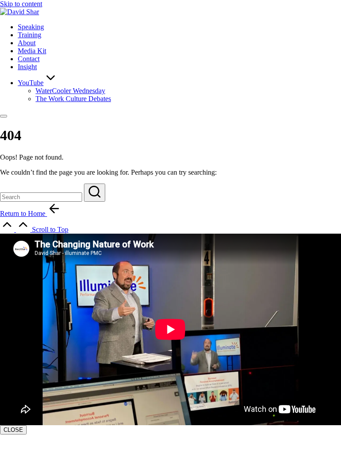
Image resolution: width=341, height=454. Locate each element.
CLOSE (13, 430)
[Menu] (3, 116)
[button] (94, 193)
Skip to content (21, 4)
